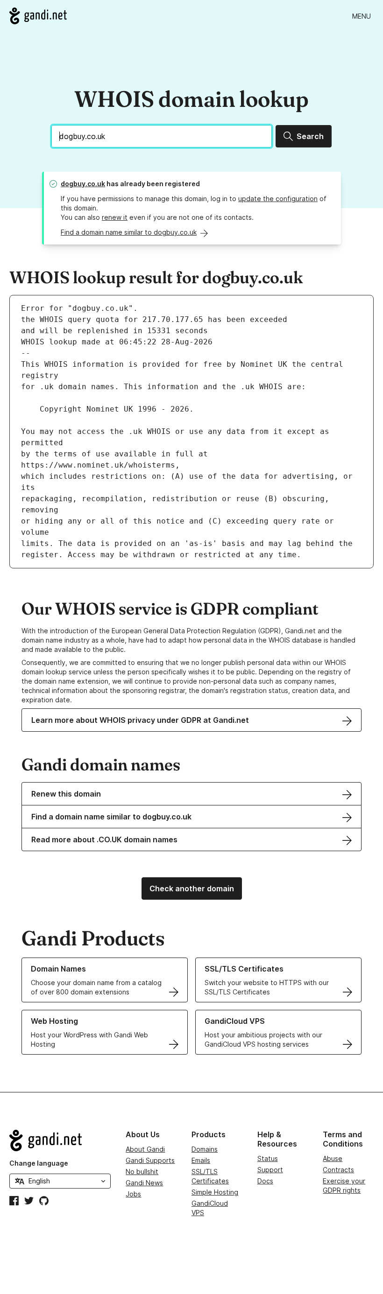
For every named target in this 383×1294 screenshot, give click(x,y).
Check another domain (191, 888)
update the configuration (278, 199)
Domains (205, 1149)
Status (267, 1158)
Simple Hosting (215, 1192)
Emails (201, 1160)
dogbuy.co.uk (83, 184)
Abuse (332, 1158)
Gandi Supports (150, 1160)
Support (270, 1170)
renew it (115, 217)
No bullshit (142, 1171)
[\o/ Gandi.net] (60, 1140)
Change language (38, 1163)
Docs (265, 1181)
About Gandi (145, 1149)
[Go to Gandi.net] (38, 15)
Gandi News (144, 1183)
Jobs (133, 1194)
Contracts (338, 1170)
